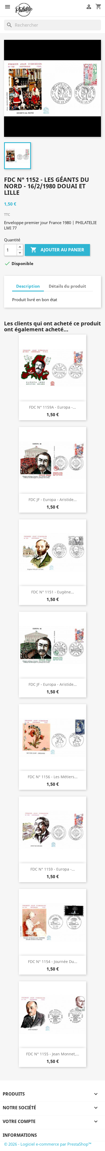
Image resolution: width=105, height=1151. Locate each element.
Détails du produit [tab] (67, 286)
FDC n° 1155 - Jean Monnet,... (52, 1053)
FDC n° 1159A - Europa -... (52, 407)
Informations (20, 1135)
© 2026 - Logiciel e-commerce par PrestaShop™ (48, 1144)
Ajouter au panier (57, 249)
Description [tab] (28, 286)
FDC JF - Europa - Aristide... (53, 499)
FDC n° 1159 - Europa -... (52, 869)
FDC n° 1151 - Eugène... (52, 591)
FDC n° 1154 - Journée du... (52, 961)
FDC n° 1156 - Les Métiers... (53, 776)
